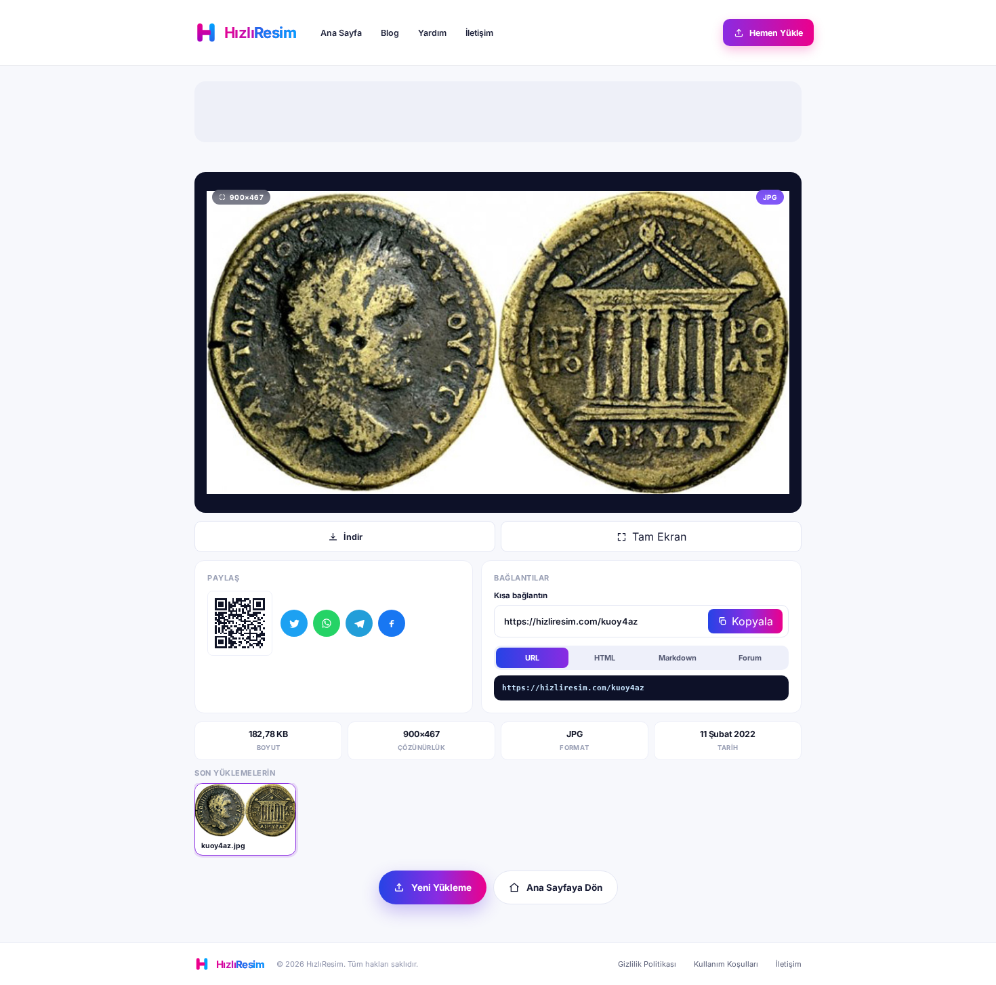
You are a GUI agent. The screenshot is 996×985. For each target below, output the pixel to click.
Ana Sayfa (341, 33)
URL (532, 658)
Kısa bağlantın (520, 595)
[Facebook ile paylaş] (391, 623)
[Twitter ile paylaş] (294, 623)
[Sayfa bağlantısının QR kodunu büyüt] (239, 623)
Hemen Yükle (776, 33)
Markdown (678, 658)
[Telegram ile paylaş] (359, 623)
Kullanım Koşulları (726, 964)
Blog (390, 33)
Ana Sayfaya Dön (564, 887)
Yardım (432, 33)
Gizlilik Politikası (647, 964)
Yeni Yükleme (441, 887)
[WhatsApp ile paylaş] (326, 623)
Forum (750, 658)
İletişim (479, 33)
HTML (604, 658)
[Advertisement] (498, 111)
